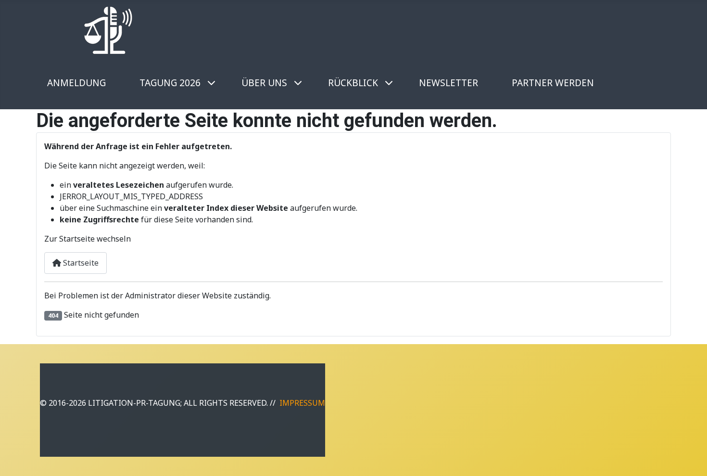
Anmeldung (76, 83)
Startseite (80, 262)
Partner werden (553, 83)
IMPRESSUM (302, 403)
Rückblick (353, 83)
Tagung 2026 (170, 83)
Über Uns (264, 83)
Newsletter (448, 83)
